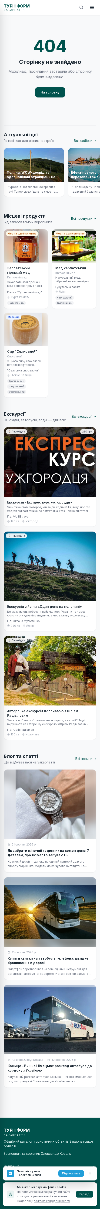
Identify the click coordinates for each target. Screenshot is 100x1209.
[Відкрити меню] (91, 7)
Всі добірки (83, 141)
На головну (50, 92)
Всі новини (83, 759)
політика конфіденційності (52, 1201)
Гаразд (85, 1194)
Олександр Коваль (56, 1153)
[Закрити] (90, 1173)
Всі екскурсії (82, 416)
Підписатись (71, 1173)
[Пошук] (81, 7)
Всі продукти (81, 218)
